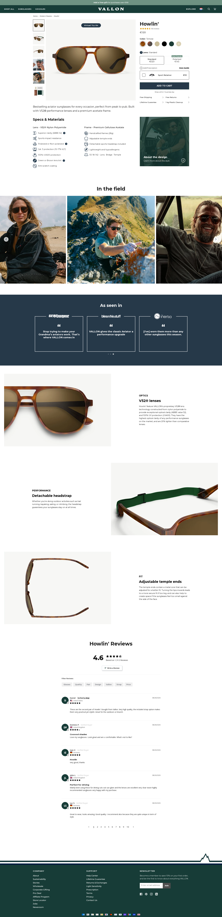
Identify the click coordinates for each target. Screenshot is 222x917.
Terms (89, 893)
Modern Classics (46, 16)
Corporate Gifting (41, 890)
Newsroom (38, 907)
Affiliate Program (41, 897)
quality (78, 684)
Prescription (92, 890)
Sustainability (39, 879)
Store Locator (39, 900)
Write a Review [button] (113, 668)
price (128, 684)
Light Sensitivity (93, 886)
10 (128, 827)
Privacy (89, 897)
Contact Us (91, 900)
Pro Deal (37, 893)
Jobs (35, 904)
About (36, 876)
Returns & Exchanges (96, 883)
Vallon (109, 684)
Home (35, 16)
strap (119, 684)
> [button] (133, 827)
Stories (36, 883)
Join (167, 885)
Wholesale (38, 886)
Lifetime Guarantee (95, 879)
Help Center (92, 876)
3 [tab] (113, 354)
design (98, 684)
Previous (7, 239)
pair (88, 684)
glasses (67, 684)
